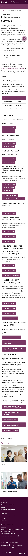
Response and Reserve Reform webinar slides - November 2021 (12, 406)
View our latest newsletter (8, 470)
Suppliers (3, 527)
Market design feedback (10, 419)
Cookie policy (4, 545)
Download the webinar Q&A (11, 275)
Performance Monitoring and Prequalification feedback (12, 424)
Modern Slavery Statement (8, 533)
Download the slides (9, 213)
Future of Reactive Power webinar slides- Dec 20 (13, 349)
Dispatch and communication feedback (12, 413)
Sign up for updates (6, 443)
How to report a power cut (8, 516)
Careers (3, 507)
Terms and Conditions (17, 545)
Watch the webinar (9, 231)
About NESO (4, 500)
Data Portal (19, 2)
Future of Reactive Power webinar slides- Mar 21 (13, 342)
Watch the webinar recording (12, 337)
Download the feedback (10, 318)
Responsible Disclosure (14, 548)
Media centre (4, 520)
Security (3, 548)
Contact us (4, 513)
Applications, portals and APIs (8, 509)
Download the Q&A (9, 241)
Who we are (4, 502)
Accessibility (4, 542)
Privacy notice (14, 542)
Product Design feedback (11, 430)
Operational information (7, 505)
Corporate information (7, 525)
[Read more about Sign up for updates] (14, 453)
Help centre (4, 518)
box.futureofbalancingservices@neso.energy (13, 68)
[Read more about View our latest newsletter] (14, 480)
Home (2, 10)
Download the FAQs (9, 313)
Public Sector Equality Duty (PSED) (10, 536)
